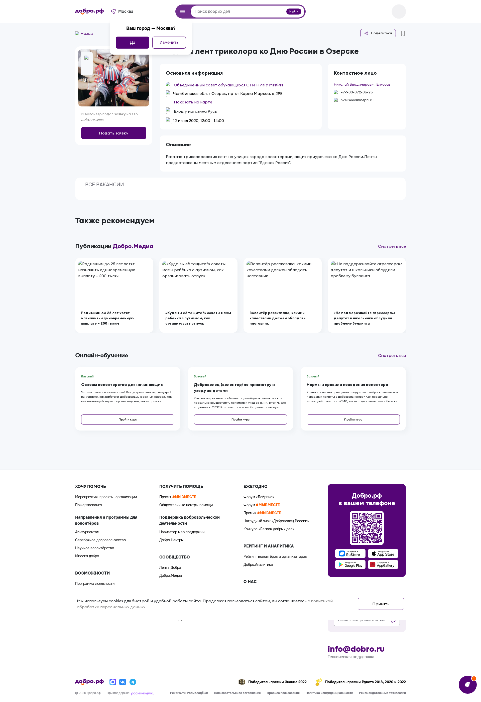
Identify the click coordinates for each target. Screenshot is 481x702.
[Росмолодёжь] (143, 693)
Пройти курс (128, 419)
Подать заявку (113, 132)
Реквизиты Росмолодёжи (189, 693)
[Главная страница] (89, 12)
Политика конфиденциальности (329, 693)
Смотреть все (392, 246)
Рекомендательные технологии (382, 693)
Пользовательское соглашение (237, 693)
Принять (381, 603)
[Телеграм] (133, 682)
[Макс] (113, 682)
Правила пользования (283, 693)
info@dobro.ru (356, 649)
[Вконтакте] (123, 682)
